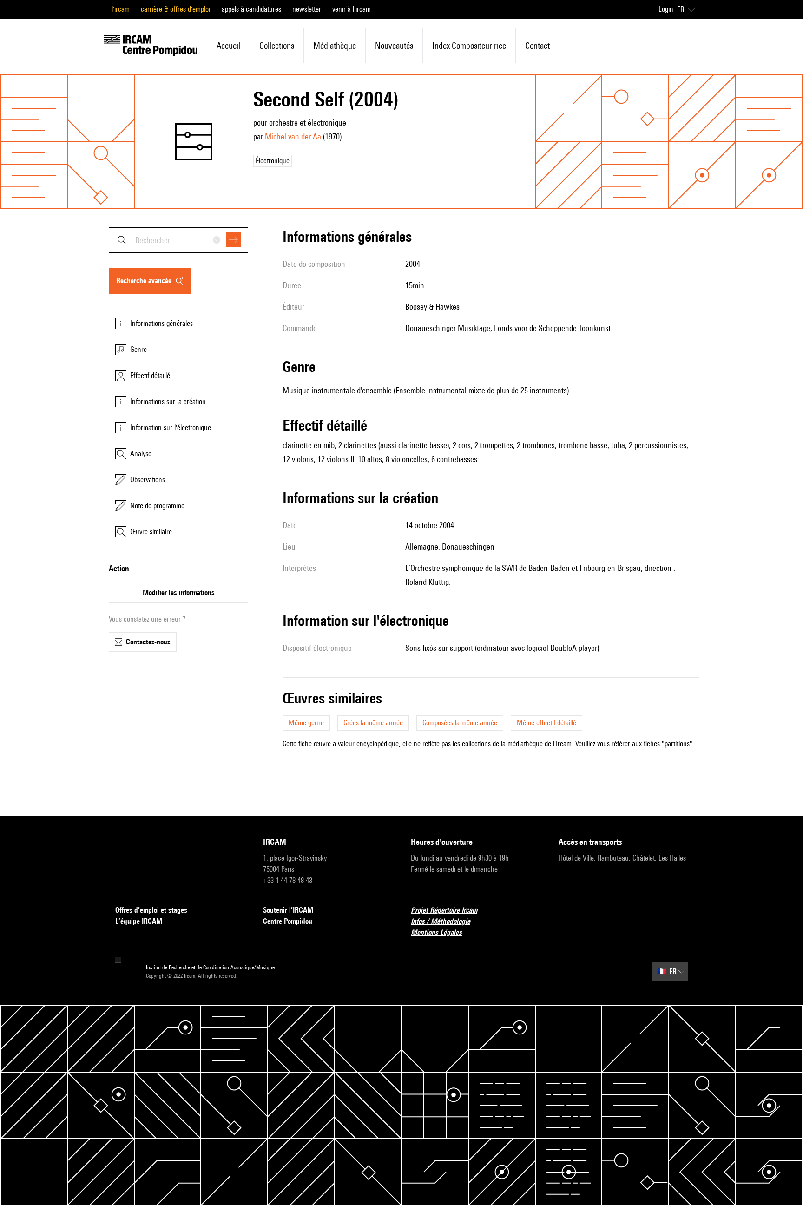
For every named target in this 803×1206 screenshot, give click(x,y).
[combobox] (178, 240)
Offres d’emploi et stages (151, 910)
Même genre (306, 722)
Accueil (228, 45)
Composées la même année (459, 722)
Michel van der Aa (293, 136)
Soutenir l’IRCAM (288, 910)
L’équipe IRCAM (138, 921)
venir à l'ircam (351, 9)
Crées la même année (373, 722)
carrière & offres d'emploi (175, 9)
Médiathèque (334, 45)
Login (665, 9)
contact (537, 45)
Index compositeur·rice (469, 45)
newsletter (306, 9)
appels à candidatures (251, 9)
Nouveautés (394, 45)
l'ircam (121, 9)
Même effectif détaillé (546, 722)
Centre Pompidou (287, 921)
